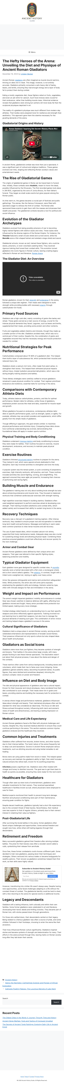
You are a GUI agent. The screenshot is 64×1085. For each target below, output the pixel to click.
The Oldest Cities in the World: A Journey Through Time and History (29, 1018)
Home (22, 1076)
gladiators (19, 80)
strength (33, 300)
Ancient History (11, 980)
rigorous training (26, 441)
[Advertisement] (32, 37)
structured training (25, 460)
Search (5, 998)
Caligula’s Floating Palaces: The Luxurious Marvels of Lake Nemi (30, 989)
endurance (44, 300)
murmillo (55, 567)
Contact (32, 1076)
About (27, 1076)
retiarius (37, 573)
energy (43, 305)
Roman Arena (37, 253)
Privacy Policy (39, 1076)
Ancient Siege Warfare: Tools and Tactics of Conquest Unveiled (27, 1021)
